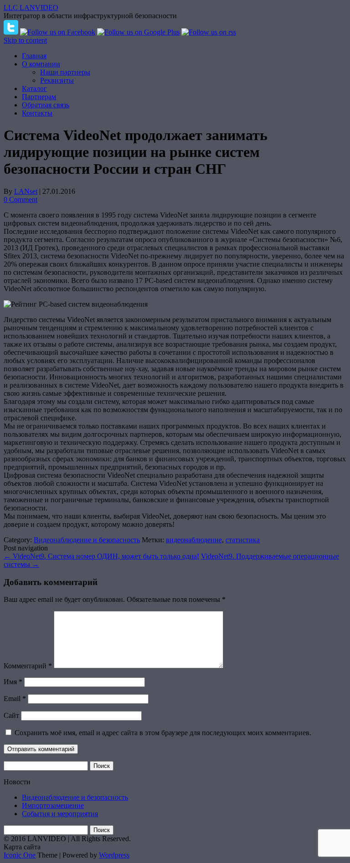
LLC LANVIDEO (31, 7)
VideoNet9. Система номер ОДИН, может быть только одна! (101, 556)
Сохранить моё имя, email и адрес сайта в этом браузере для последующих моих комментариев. (163, 733)
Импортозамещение (53, 805)
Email (15, 698)
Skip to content (25, 40)
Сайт (11, 715)
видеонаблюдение (194, 540)
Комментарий (28, 666)
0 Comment (20, 199)
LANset (25, 191)
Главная (34, 56)
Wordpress (114, 855)
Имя (13, 682)
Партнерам (39, 97)
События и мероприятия (60, 814)
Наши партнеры (65, 72)
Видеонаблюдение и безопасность (87, 540)
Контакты (37, 113)
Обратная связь (45, 105)
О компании (41, 64)
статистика (243, 540)
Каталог (34, 88)
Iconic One (20, 855)
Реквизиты (57, 80)
